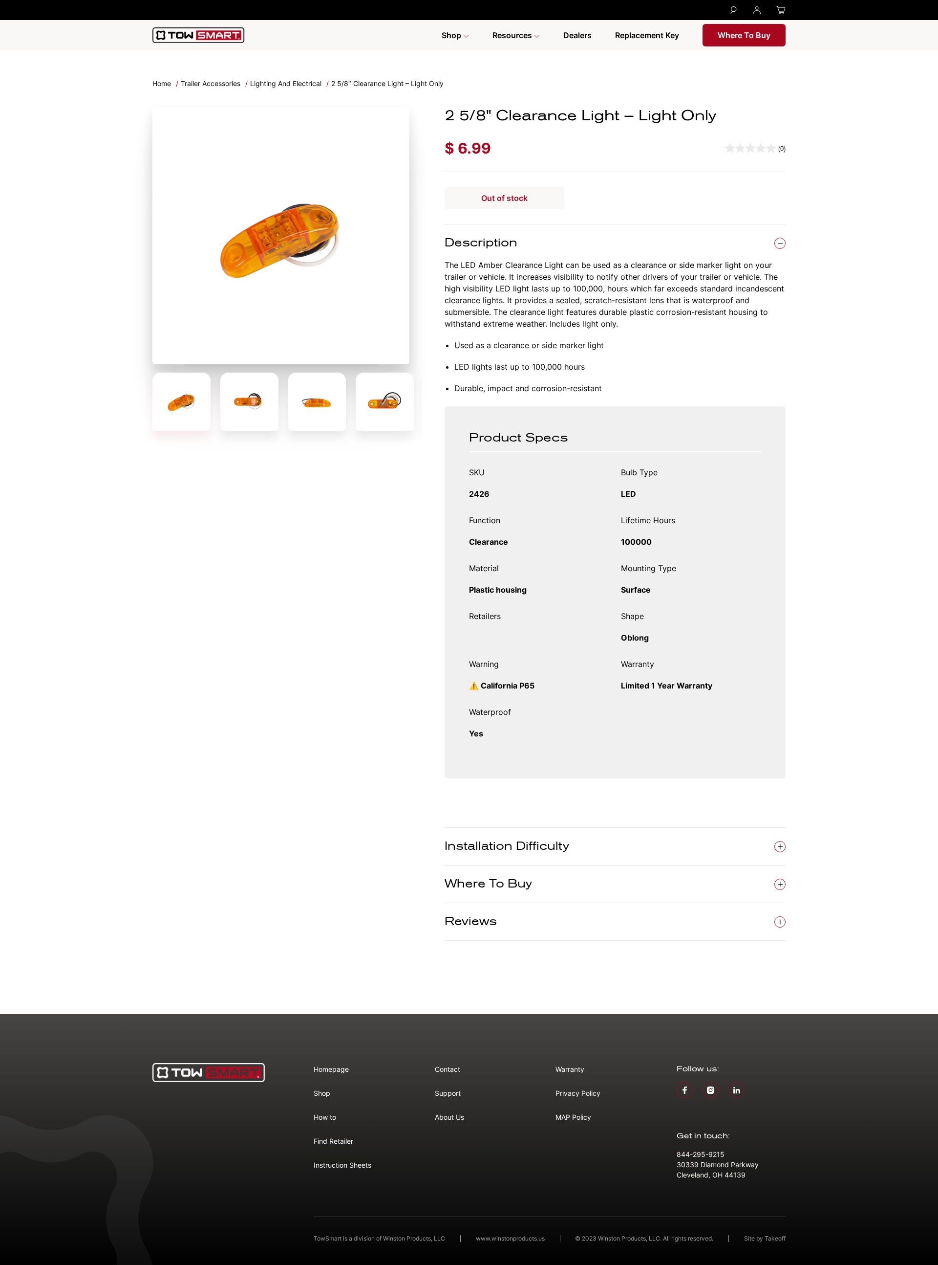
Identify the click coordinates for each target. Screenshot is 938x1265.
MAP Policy (573, 1117)
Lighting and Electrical (285, 83)
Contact (447, 1069)
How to (325, 1117)
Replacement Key (647, 35)
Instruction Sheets (342, 1165)
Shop (452, 35)
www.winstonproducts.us (510, 1238)
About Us (449, 1117)
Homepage (331, 1069)
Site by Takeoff (765, 1238)
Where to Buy (744, 35)
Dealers (577, 35)
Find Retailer (333, 1141)
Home (161, 83)
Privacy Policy (577, 1093)
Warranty (569, 1069)
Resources (513, 35)
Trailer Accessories (210, 83)
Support (448, 1093)
